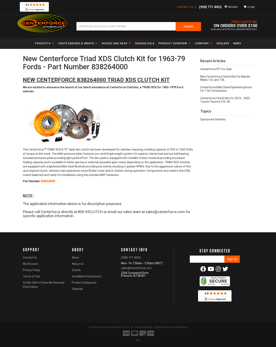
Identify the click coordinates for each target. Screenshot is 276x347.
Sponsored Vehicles (212, 119)
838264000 (48, 181)
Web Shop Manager (176, 327)
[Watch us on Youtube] (211, 270)
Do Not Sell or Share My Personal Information (43, 284)
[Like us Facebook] (203, 270)
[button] (138, 26)
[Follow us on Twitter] (225, 270)
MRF (138, 340)
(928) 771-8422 (131, 257)
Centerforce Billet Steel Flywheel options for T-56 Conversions (226, 89)
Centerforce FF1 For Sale (216, 69)
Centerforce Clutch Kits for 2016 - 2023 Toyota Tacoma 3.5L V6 (225, 100)
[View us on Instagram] (218, 270)
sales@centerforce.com (136, 268)
